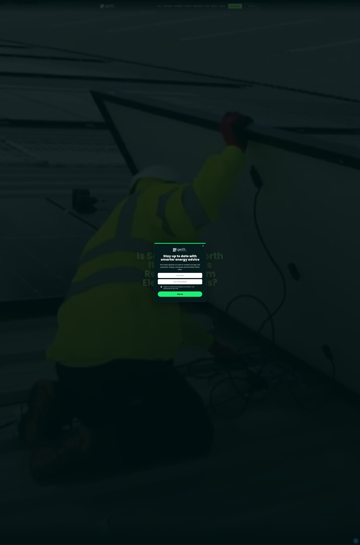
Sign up (180, 294)
